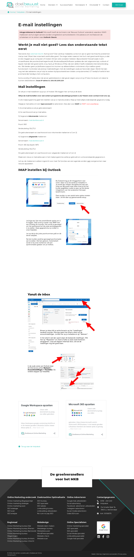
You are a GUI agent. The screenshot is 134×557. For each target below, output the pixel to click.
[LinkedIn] (99, 537)
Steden (93, 554)
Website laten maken (45, 526)
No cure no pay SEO (45, 513)
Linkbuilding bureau (45, 508)
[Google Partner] (111, 527)
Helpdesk (104, 503)
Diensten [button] (51, 5)
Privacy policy (122, 554)
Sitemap (99, 554)
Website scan (42, 538)
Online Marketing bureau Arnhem (20, 538)
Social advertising (74, 503)
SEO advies (41, 506)
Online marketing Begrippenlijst (20, 501)
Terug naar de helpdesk (30, 446)
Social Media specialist (76, 533)
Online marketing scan (16, 506)
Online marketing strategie (18, 503)
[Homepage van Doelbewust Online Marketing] (22, 5)
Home (42, 5)
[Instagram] (108, 537)
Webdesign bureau (45, 528)
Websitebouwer (43, 531)
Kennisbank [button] (80, 5)
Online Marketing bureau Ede (19, 526)
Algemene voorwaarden (110, 554)
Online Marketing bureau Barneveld (21, 531)
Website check (43, 536)
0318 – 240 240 (106, 501)
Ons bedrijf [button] (94, 5)
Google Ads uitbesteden (76, 501)
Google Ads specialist (75, 538)
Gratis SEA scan (73, 513)
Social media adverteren (76, 511)
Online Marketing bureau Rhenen (20, 528)
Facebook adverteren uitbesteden (81, 506)
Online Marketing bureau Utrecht (20, 541)
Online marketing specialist (78, 526)
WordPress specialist (45, 533)
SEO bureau (42, 501)
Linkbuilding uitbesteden (47, 511)
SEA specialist (72, 531)
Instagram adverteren (75, 508)
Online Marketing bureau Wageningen (17, 534)
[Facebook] (103, 537)
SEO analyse (12, 513)
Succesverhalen (66, 5)
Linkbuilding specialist (75, 536)
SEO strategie (12, 508)
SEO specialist (42, 503)
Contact (106, 5)
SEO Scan (119, 5)
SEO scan (11, 511)
